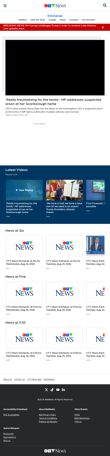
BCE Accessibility (11, 415)
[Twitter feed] (46, 389)
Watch (63, 20)
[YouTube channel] (58, 389)
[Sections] (5, 6)
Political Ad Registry (48, 421)
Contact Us (19, 379)
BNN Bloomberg (82, 418)
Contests (73, 20)
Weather (22, 20)
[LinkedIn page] (63, 389)
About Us (7, 379)
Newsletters (49, 379)
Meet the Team (37, 20)
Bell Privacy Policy (47, 415)
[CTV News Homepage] (55, 5)
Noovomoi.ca (9, 437)
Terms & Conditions (48, 418)
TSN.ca (77, 421)
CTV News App (34, 379)
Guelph (52, 20)
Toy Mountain (88, 20)
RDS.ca (6, 440)
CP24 (77, 415)
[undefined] (24, 199)
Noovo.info (8, 433)
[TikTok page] (52, 389)
